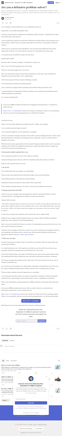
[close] (46, 376)
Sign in (58, 2)
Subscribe (50, 2)
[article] (31, 369)
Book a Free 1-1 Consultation (12, 111)
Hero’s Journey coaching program (35, 305)
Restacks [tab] (12, 340)
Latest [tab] (7, 360)
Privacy (31, 424)
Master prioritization (27, 234)
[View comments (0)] (6, 23)
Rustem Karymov (9, 17)
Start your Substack (26, 428)
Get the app (39, 428)
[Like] (3, 23)
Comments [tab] (5, 340)
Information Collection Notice (30, 408)
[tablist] (8, 340)
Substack (23, 432)
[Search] (59, 360)
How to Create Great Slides (10, 365)
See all (5, 400)
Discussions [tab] (14, 360)
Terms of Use (39, 406)
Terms (35, 424)
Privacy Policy (43, 408)
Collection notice (42, 424)
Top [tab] (3, 360)
